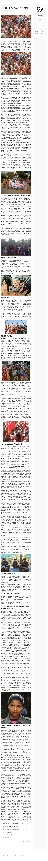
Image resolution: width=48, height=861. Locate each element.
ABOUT (11, 2)
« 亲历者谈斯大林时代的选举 (7, 837)
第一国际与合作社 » (27, 841)
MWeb (14, 855)
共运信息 (10, 10)
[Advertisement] (16, 847)
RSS (40, 19)
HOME (2, 2)
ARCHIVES (7, 2)
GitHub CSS (21, 855)
